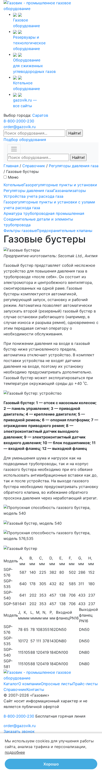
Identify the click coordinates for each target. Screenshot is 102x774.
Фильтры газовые (20, 230)
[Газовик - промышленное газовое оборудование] (51, 5)
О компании (29, 683)
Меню (13, 177)
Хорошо (51, 764)
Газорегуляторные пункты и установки (60, 184)
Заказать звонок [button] (19, 731)
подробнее (15, 752)
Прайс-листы (85, 683)
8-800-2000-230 (19, 121)
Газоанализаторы (69, 190)
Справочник (33, 165)
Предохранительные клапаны (64, 230)
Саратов (40, 115)
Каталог (11, 683)
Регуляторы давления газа (73, 165)
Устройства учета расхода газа (33, 196)
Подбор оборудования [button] (25, 139)
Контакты (35, 689)
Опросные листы (57, 683)
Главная (11, 165)
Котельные (13, 184)
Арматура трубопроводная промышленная (44, 213)
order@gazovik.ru (20, 126)
